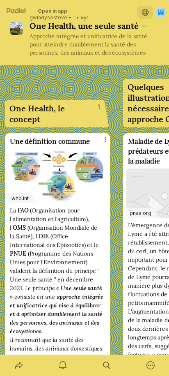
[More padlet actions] (150, 365)
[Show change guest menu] (161, 12)
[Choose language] (145, 12)
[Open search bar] (106, 365)
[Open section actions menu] (99, 107)
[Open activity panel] (63, 365)
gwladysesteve (48, 18)
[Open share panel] (19, 365)
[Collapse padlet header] (144, 25)
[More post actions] (100, 143)
